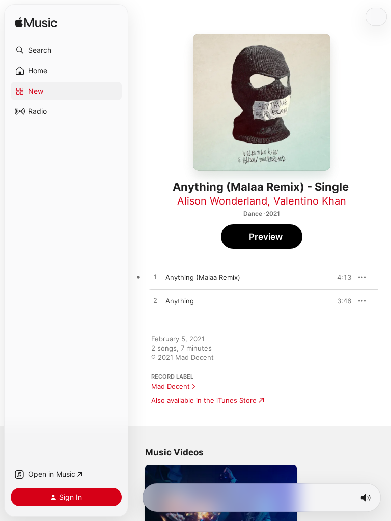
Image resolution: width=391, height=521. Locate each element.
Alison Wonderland (222, 201)
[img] (36, 23)
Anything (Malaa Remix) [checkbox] (202, 277)
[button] (66, 50)
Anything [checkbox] (179, 301)
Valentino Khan (309, 201)
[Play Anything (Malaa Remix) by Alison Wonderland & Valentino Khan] (155, 277)
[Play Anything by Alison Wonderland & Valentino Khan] (155, 300)
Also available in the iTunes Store (204, 400)
